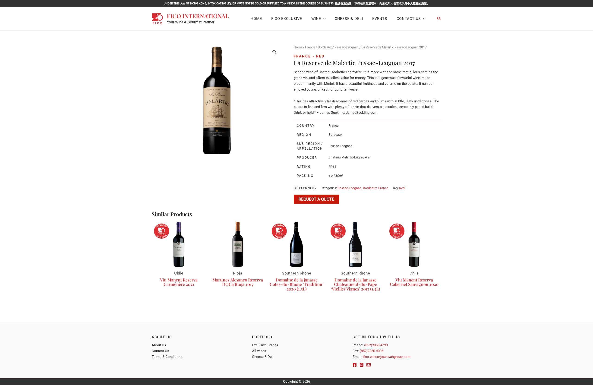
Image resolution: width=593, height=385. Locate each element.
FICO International (198, 16)
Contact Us (160, 351)
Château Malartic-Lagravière (348, 157)
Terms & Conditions (167, 357)
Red (402, 188)
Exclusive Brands (265, 345)
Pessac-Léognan (346, 47)
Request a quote (316, 199)
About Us (159, 345)
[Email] (368, 365)
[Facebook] (355, 365)
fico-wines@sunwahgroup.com (386, 357)
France (310, 47)
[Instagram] (362, 365)
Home (298, 47)
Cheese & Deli (263, 357)
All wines (259, 351)
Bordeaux (325, 47)
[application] (323, 18)
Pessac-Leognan (340, 146)
